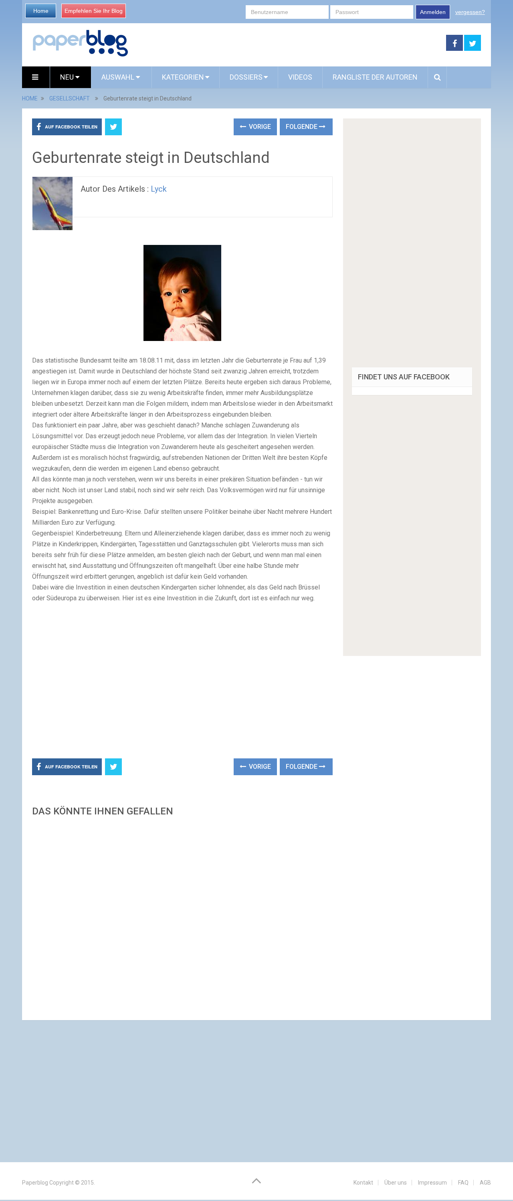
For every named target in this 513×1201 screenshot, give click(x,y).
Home (40, 11)
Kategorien (183, 77)
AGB (485, 1182)
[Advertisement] (287, 43)
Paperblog (35, 1182)
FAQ (463, 1182)
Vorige (259, 126)
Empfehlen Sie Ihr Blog (94, 11)
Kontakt (363, 1182)
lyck (159, 189)
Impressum (432, 1182)
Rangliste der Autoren (375, 77)
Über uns (395, 1182)
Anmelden (433, 12)
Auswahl (118, 77)
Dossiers (246, 77)
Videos (300, 77)
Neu (67, 77)
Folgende (302, 126)
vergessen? (470, 12)
